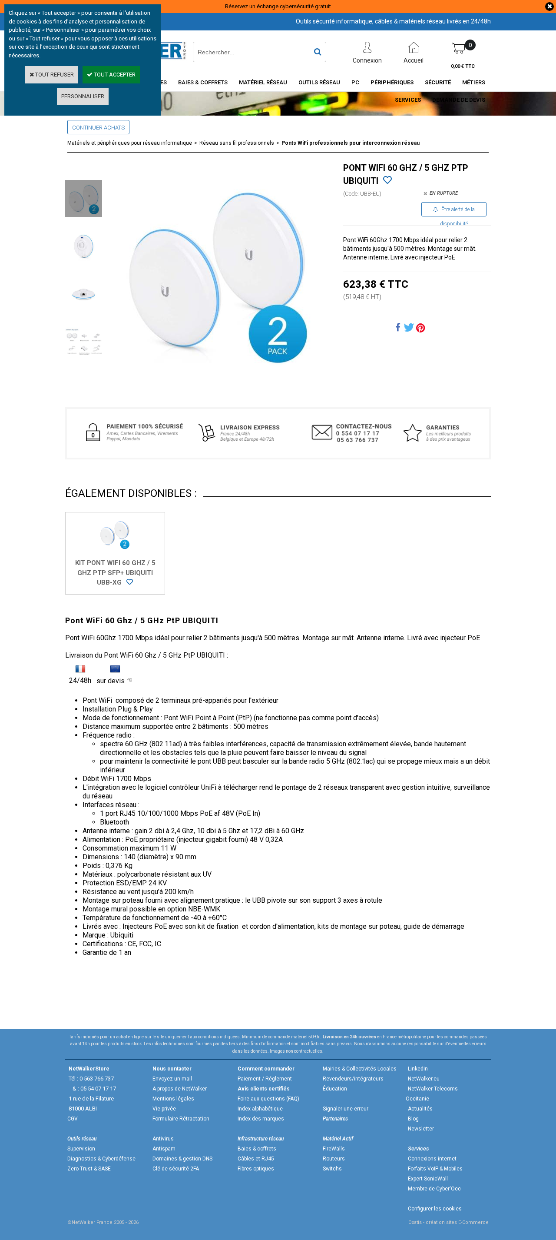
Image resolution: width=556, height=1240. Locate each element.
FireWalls (334, 1149)
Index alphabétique (260, 1109)
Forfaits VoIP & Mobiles (435, 1169)
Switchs (332, 1169)
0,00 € (463, 66)
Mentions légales (173, 1099)
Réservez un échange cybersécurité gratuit (278, 6)
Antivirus (163, 1139)
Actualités (420, 1109)
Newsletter (421, 1129)
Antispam (163, 1149)
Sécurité (438, 82)
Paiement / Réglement (265, 1079)
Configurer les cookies (435, 1209)
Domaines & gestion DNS (182, 1159)
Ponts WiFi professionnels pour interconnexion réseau (350, 143)
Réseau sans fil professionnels (236, 143)
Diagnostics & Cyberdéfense (101, 1159)
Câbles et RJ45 (256, 1159)
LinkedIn (418, 1069)
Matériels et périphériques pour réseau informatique (129, 143)
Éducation (335, 1089)
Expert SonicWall (428, 1179)
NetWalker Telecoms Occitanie (432, 1094)
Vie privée (164, 1109)
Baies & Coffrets (203, 82)
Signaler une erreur (345, 1109)
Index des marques (261, 1119)
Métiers (473, 82)
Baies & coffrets (257, 1149)
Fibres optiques (256, 1169)
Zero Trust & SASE (89, 1169)
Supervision (81, 1149)
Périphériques (392, 82)
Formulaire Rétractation (180, 1119)
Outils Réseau (319, 82)
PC (355, 82)
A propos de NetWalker (179, 1089)
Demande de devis (458, 99)
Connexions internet (432, 1159)
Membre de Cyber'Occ (434, 1189)
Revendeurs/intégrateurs (353, 1079)
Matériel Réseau (263, 82)
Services (408, 99)
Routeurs (334, 1159)
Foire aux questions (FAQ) (268, 1099)
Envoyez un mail (172, 1079)
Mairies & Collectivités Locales (360, 1069)
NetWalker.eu (424, 1079)
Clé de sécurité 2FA (175, 1169)
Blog (413, 1119)
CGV (72, 1119)
